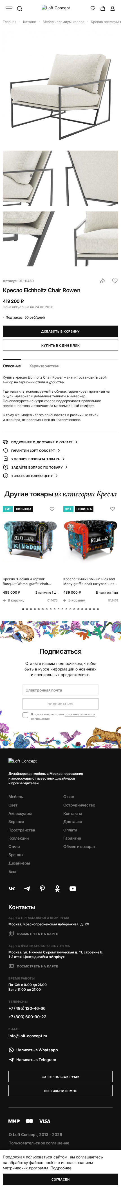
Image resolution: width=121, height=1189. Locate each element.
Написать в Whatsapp (37, 1049)
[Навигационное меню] (9, 8)
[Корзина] (103, 8)
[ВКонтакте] (11, 888)
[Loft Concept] (61, 8)
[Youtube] (72, 888)
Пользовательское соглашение (38, 1142)
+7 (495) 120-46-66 (27, 1008)
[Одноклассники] (57, 888)
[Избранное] (93, 8)
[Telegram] (27, 888)
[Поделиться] (102, 281)
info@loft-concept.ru (27, 1035)
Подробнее (60, 1167)
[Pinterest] (42, 888)
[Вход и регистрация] (112, 8)
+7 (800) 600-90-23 (27, 1016)
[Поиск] (19, 8)
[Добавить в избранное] (114, 281)
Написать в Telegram (36, 1059)
